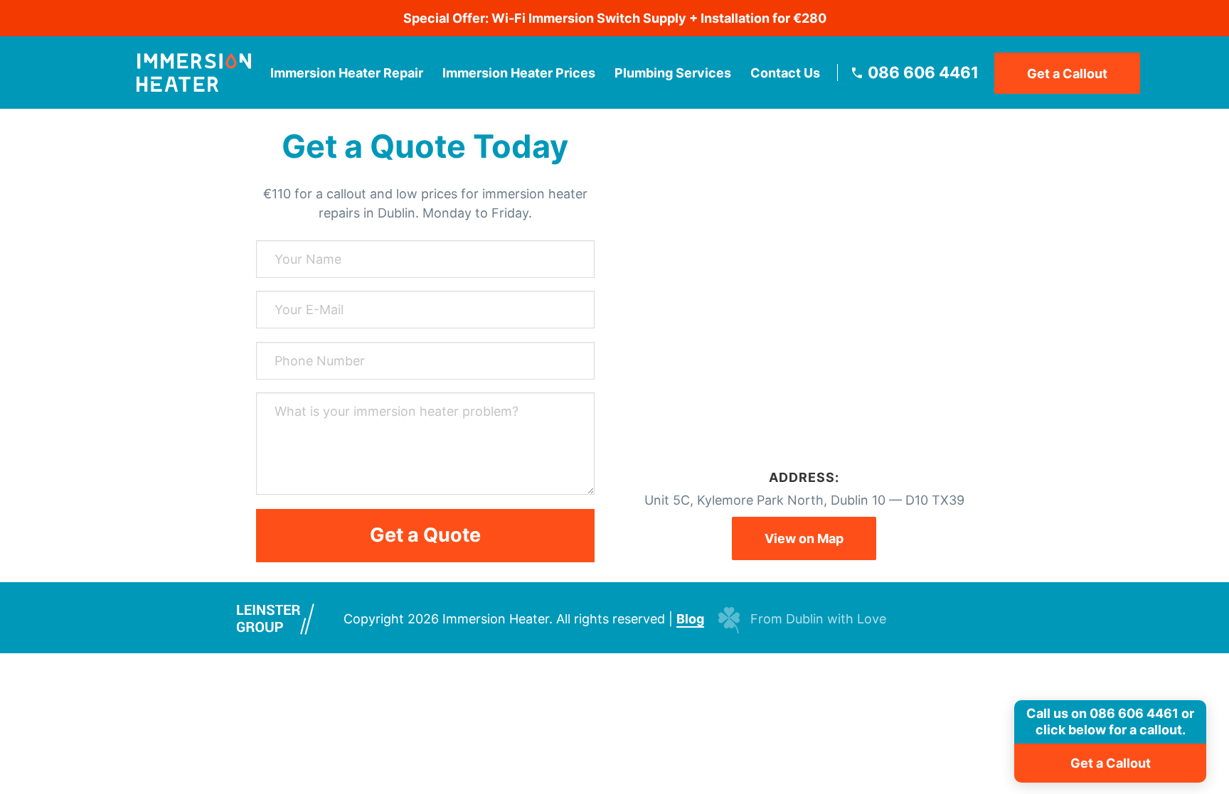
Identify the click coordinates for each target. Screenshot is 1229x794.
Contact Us (785, 72)
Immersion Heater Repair (346, 72)
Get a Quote (425, 535)
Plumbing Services (672, 72)
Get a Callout (1067, 73)
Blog (690, 618)
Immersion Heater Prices (518, 72)
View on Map (804, 538)
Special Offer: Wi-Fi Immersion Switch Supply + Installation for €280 (614, 18)
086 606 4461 (923, 72)
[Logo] (194, 72)
